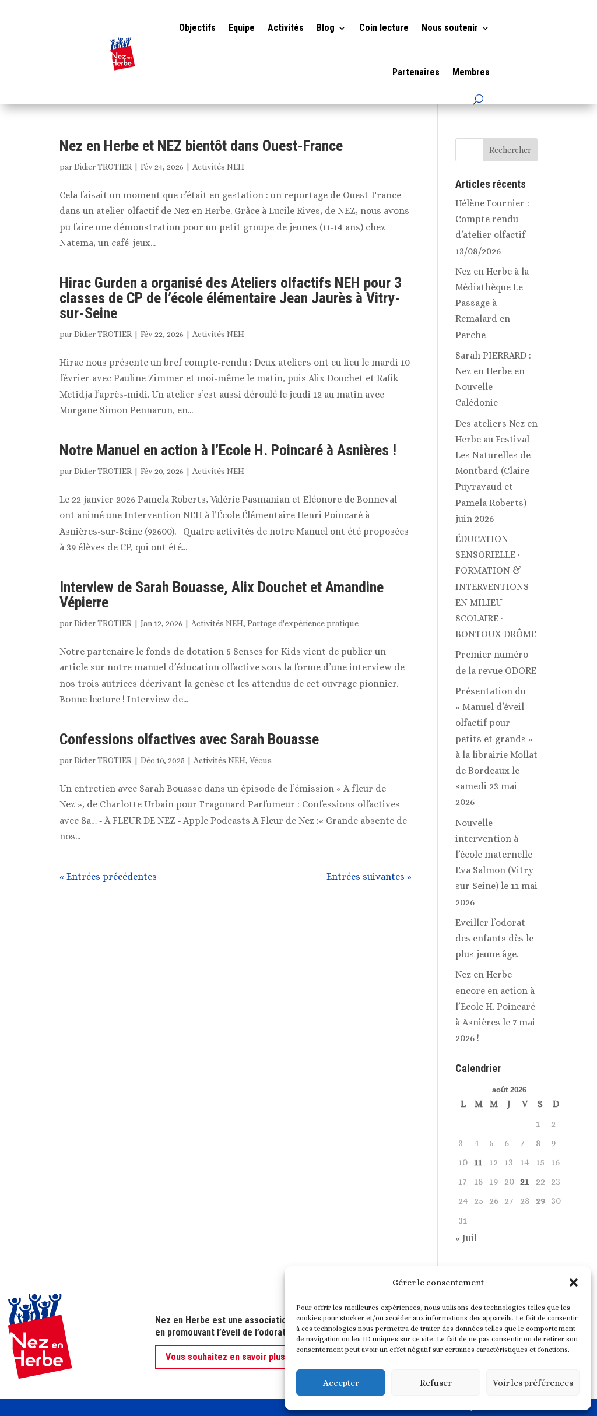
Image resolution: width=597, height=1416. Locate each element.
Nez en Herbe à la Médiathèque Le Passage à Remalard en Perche (492, 303)
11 (478, 1162)
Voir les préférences (533, 1383)
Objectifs (197, 27)
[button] (574, 1282)
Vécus (261, 760)
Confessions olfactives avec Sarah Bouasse (189, 739)
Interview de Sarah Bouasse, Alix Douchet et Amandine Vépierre (221, 594)
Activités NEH (218, 166)
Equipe (242, 27)
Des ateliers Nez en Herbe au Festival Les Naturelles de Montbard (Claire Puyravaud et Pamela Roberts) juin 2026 (496, 471)
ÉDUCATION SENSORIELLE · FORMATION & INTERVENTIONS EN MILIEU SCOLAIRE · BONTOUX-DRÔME (495, 586)
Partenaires (416, 72)
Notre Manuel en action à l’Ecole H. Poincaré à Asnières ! (227, 450)
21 (524, 1181)
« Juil (466, 1237)
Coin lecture (384, 27)
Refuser (436, 1383)
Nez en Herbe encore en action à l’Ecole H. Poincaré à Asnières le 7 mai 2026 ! (495, 1006)
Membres (471, 72)
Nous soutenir (450, 27)
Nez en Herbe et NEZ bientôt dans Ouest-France (201, 145)
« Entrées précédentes (108, 876)
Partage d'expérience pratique (303, 623)
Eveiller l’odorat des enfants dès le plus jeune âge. (494, 938)
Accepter (341, 1383)
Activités (286, 27)
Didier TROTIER (103, 166)
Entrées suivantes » (369, 876)
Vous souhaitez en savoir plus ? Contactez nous (262, 1356)
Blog (326, 27)
